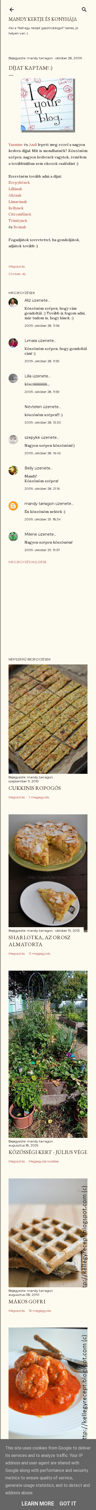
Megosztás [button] (17, 266)
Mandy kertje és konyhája (43, 19)
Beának (20, 227)
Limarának (18, 201)
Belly (29, 468)
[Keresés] (84, 8)
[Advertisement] (48, 610)
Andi (33, 144)
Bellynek (16, 208)
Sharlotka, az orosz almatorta (39, 941)
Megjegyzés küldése (28, 562)
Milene (31, 534)
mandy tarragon (39, 503)
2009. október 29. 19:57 (42, 550)
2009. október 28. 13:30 (43, 422)
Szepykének (19, 182)
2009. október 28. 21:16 (42, 489)
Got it (68, 1503)
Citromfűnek (20, 214)
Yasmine (16, 144)
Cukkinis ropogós (35, 787)
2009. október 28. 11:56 (42, 326)
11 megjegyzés (39, 953)
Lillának (15, 188)
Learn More (38, 1503)
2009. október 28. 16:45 (43, 453)
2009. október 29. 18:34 (43, 519)
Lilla (28, 376)
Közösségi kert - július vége (48, 1152)
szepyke (32, 437)
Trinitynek (18, 220)
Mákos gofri (27, 1301)
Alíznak (15, 195)
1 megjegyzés (39, 797)
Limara (31, 340)
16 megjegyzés (40, 1311)
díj (24, 274)
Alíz (28, 300)
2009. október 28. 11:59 (42, 361)
